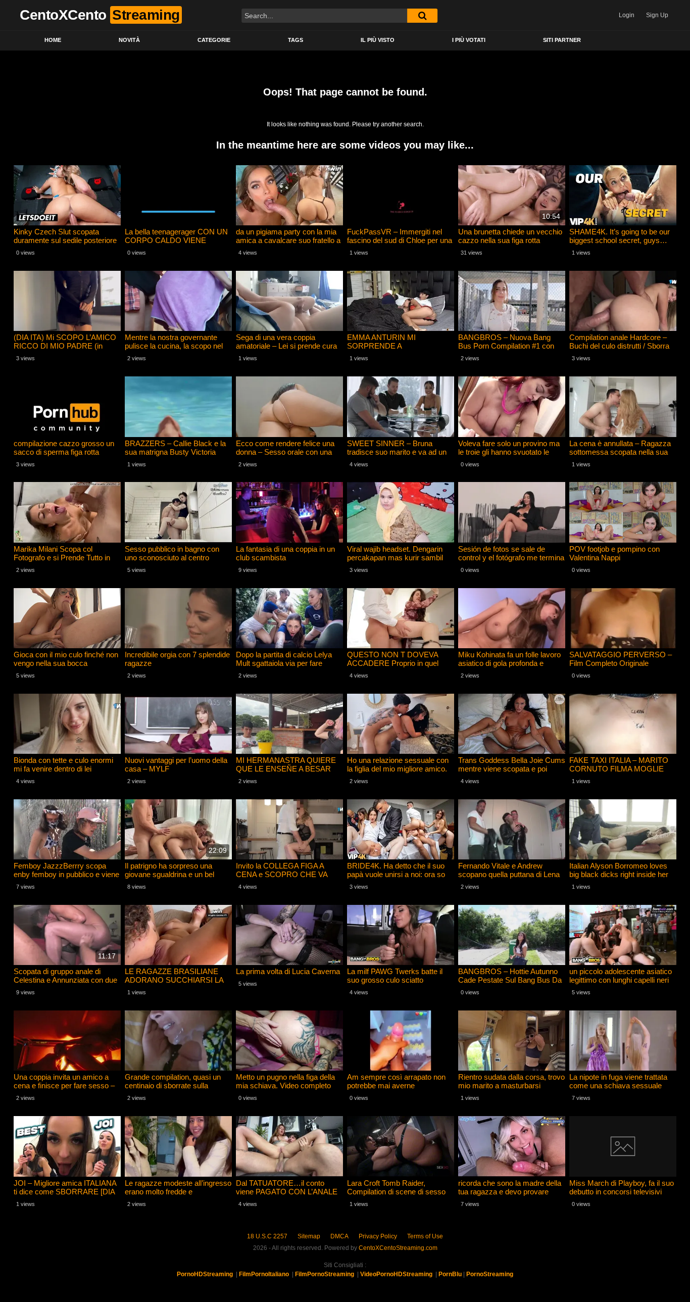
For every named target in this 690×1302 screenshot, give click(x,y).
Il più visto (378, 40)
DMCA (339, 1236)
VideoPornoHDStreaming (396, 1274)
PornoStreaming (489, 1274)
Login (626, 15)
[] (422, 16)
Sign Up (657, 15)
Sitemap (309, 1236)
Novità (129, 40)
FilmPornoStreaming (324, 1274)
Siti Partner (562, 40)
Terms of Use (425, 1236)
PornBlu (450, 1274)
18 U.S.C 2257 (267, 1236)
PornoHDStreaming (205, 1274)
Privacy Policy (378, 1236)
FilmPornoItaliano (264, 1274)
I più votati (468, 40)
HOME (52, 40)
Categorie (214, 40)
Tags (295, 40)
